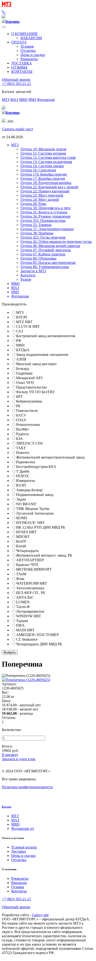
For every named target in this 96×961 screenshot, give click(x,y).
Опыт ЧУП (25, 383)
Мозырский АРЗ (29, 378)
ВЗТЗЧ (21, 317)
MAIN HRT (25, 630)
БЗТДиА (23, 350)
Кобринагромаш (29, 401)
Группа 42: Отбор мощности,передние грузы (56, 242)
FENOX (22, 476)
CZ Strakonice (27, 639)
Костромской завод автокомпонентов (45, 336)
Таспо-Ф (23, 607)
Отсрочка (28, 51)
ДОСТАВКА (21, 63)
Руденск (22, 434)
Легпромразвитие (30, 611)
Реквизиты (29, 59)
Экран (21, 499)
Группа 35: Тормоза (36, 225)
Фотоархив (46, 100)
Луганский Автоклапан (35, 513)
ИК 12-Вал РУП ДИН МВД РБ (40, 527)
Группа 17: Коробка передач (43, 178)
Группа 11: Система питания (43, 153)
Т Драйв (22, 471)
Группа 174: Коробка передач (44, 174)
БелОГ (21, 541)
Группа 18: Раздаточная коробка (46, 183)
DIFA (20, 625)
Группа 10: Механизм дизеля (43, 149)
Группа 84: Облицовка (38, 258)
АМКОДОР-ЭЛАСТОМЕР (37, 635)
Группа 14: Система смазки (42, 166)
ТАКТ (21, 448)
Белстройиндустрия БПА (36, 467)
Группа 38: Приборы (37, 233)
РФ (18, 341)
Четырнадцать (27, 551)
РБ (18, 406)
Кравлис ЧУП (27, 565)
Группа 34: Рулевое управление (46, 216)
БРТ (19, 397)
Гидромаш (24, 373)
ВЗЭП (21, 485)
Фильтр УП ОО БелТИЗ (35, 392)
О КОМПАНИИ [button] (24, 34)
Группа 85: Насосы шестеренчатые (48, 263)
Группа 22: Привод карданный (45, 191)
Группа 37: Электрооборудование (47, 229)
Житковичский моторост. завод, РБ (44, 555)
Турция (22, 621)
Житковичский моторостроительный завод (50, 457)
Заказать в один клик (18, 759)
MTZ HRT (24, 322)
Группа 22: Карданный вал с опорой (49, 187)
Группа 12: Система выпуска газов (48, 157)
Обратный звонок (16, 79)
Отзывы (17, 887)
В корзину (10, 755)
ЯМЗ (32, 100)
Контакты (19, 891)
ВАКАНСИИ (31, 38)
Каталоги (28, 275)
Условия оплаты (24, 847)
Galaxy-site (40, 915)
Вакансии (19, 883)
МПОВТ (23, 537)
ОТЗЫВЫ (19, 67)
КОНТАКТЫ (21, 72)
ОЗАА (21, 420)
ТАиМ (21, 574)
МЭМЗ (21, 518)
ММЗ (23, 100)
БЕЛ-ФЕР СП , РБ (30, 593)
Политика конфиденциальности (27, 787)
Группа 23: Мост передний (42, 195)
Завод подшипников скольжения (42, 355)
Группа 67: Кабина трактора (43, 254)
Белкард (22, 369)
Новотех (23, 453)
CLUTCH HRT (28, 327)
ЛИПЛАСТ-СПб (29, 443)
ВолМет (22, 429)
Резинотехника (28, 425)
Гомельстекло (27, 411)
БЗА (19, 439)
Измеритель (25, 481)
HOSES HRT (26, 532)
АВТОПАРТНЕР (30, 560)
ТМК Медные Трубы (32, 509)
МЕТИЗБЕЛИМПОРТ (34, 569)
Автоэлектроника (30, 588)
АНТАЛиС (25, 597)
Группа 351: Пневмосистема (43, 221)
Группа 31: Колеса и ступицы (44, 212)
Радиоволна (25, 462)
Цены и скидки (33, 55)
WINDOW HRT (28, 616)
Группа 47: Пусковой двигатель (46, 250)
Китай (21, 546)
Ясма (20, 579)
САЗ (19, 331)
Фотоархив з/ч (22, 828)
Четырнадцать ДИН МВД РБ (39, 644)
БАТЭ (21, 415)
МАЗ (14, 100)
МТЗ (5, 100)
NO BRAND (26, 504)
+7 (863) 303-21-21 (16, 84)
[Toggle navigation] (4, 27)
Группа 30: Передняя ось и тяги (46, 208)
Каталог (7, 806)
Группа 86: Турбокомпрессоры (45, 267)
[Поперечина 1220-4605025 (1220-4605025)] (26, 680)
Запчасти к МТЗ (33, 271)
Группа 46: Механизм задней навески (50, 246)
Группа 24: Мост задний (40, 199)
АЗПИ (21, 359)
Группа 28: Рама (33, 204)
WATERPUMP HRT (31, 583)
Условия (27, 46)
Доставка (18, 851)
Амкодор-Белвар (29, 490)
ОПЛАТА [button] (19, 42)
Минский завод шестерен (36, 364)
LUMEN (23, 602)
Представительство (31, 387)
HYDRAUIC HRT (30, 523)
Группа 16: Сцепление (38, 170)
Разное (26, 279)
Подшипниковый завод (34, 495)
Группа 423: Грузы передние (43, 237)
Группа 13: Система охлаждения (46, 162)
